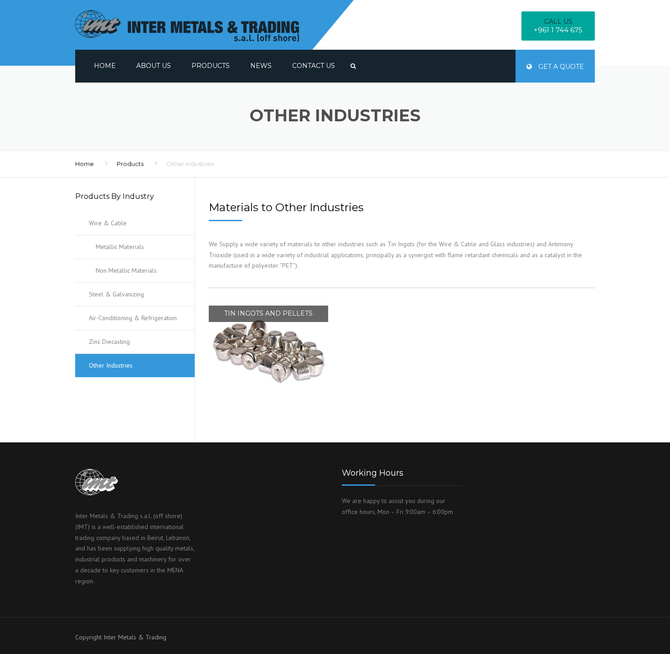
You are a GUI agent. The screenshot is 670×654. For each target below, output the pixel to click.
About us (153, 66)
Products (210, 66)
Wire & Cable (108, 223)
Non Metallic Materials (126, 270)
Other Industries (111, 365)
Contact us (313, 66)
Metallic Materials (120, 247)
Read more (268, 305)
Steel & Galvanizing (116, 294)
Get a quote (560, 66)
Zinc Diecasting (109, 341)
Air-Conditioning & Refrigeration (133, 318)
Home (105, 66)
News (261, 66)
